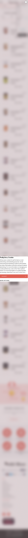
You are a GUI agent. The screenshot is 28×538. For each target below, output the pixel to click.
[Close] (26, 2)
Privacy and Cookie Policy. (19, 272)
